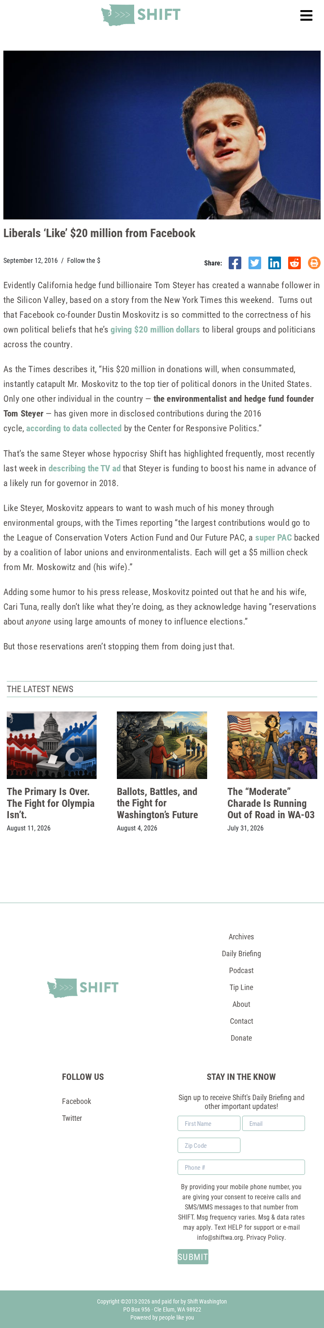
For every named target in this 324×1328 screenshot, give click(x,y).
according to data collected (74, 428)
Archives (241, 936)
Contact (241, 1021)
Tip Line (241, 987)
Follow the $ (83, 260)
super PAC (273, 537)
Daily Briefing (241, 953)
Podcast (241, 970)
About (241, 1004)
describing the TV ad (85, 468)
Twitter (72, 1118)
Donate (241, 1038)
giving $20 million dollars (155, 329)
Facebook (76, 1101)
